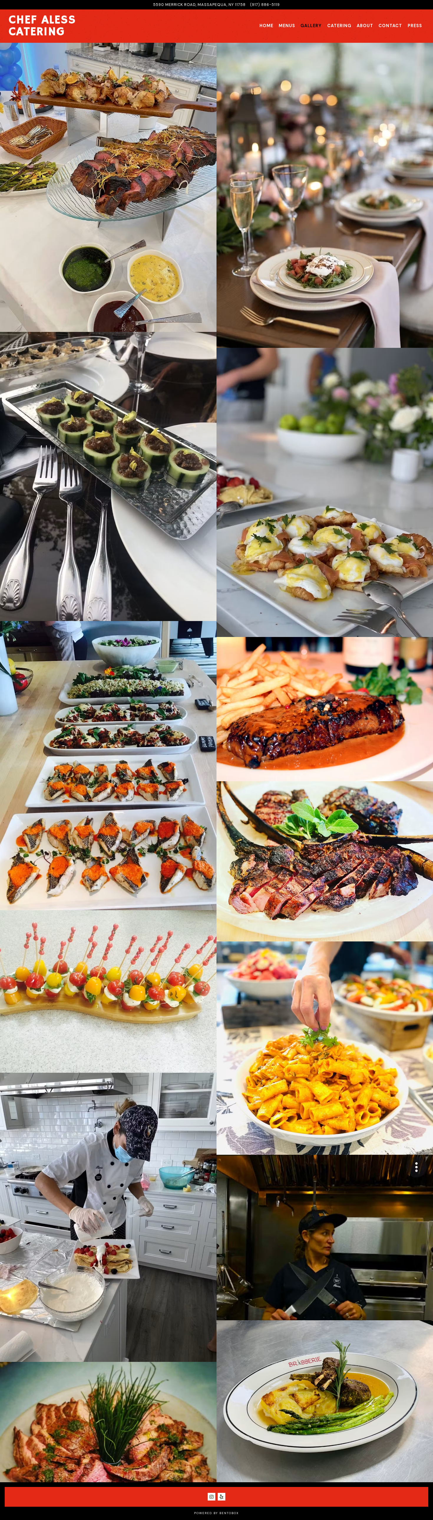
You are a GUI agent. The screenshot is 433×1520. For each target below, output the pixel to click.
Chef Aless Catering (42, 26)
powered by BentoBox (216, 1513)
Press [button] (415, 25)
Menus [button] (287, 25)
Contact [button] (390, 25)
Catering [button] (339, 25)
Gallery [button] (311, 25)
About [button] (365, 25)
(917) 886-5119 (265, 4)
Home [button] (266, 25)
